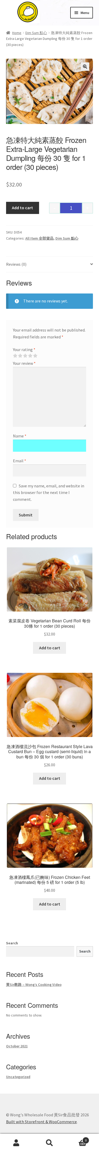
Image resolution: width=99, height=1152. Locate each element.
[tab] (49, 264)
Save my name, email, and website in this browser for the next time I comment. (48, 492)
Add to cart (22, 207)
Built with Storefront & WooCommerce (41, 1121)
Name (19, 436)
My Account (16, 1143)
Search (12, 943)
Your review (24, 363)
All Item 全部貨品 (39, 238)
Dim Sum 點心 (36, 32)
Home (16, 32)
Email (19, 460)
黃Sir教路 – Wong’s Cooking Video (34, 984)
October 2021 (17, 1046)
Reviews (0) (16, 264)
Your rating (24, 349)
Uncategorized (18, 1076)
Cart (76, 1138)
